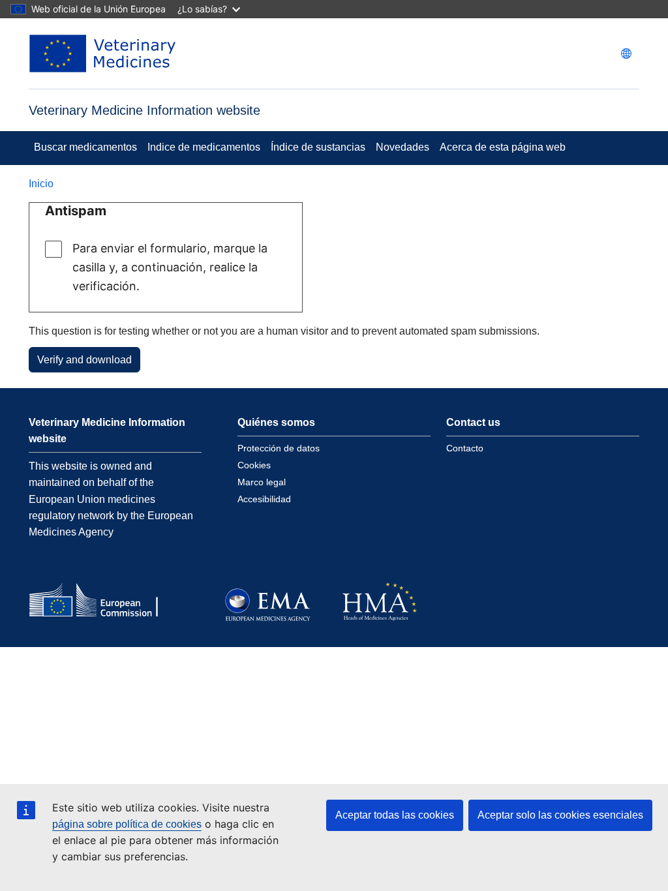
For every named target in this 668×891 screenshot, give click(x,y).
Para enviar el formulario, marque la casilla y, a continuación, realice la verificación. (169, 267)
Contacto (464, 448)
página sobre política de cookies (127, 824)
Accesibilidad (264, 499)
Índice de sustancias (318, 147)
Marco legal (261, 482)
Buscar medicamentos (85, 147)
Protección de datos (278, 448)
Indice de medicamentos (203, 147)
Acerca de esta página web (503, 147)
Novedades (402, 147)
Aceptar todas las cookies (394, 815)
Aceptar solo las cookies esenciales (560, 815)
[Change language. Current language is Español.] (626, 53)
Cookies (254, 465)
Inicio (41, 183)
